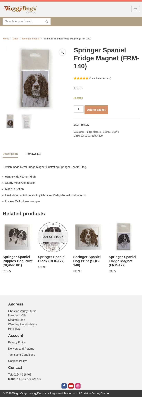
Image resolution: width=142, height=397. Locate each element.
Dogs (15, 38)
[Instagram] (78, 386)
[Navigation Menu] (135, 9)
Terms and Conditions (21, 354)
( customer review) (100, 78)
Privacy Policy (17, 342)
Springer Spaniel (31, 38)
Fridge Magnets (93, 132)
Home (6, 38)
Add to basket (96, 109)
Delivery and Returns (21, 348)
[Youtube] (71, 386)
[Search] (47, 21)
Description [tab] (10, 153)
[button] (62, 52)
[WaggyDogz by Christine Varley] (20, 9)
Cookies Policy (17, 360)
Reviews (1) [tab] (33, 153)
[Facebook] (64, 386)
